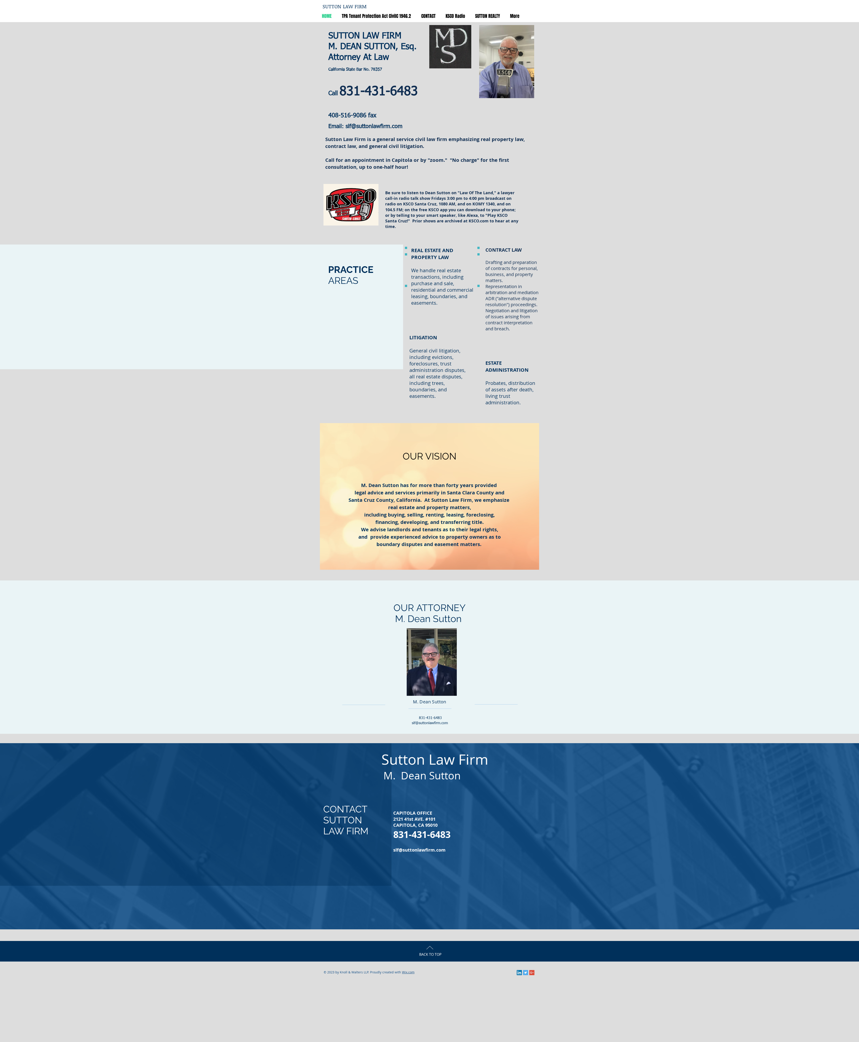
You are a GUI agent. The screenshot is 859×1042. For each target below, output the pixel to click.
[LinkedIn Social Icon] (519, 972)
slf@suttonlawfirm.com (374, 126)
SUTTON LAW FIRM (345, 6)
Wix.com (408, 972)
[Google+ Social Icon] (531, 972)
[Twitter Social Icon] (525, 972)
